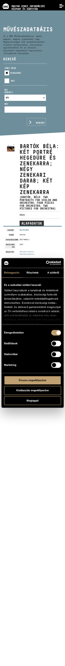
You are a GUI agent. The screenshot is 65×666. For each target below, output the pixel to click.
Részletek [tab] (32, 272)
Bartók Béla (24, 230)
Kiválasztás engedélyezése (32, 390)
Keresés (40, 122)
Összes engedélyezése (32, 380)
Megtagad (32, 400)
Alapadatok (31, 223)
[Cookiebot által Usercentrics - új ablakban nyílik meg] (46, 263)
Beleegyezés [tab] (11, 272)
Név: (7, 104)
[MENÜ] (59, 5)
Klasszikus (15, 73)
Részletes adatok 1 (27, 251)
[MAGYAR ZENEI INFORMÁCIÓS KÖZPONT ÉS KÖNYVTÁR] (22, 1)
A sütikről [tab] (53, 272)
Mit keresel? (9, 91)
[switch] (56, 343)
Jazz (12, 80)
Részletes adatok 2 (27, 254)
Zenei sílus (10, 68)
